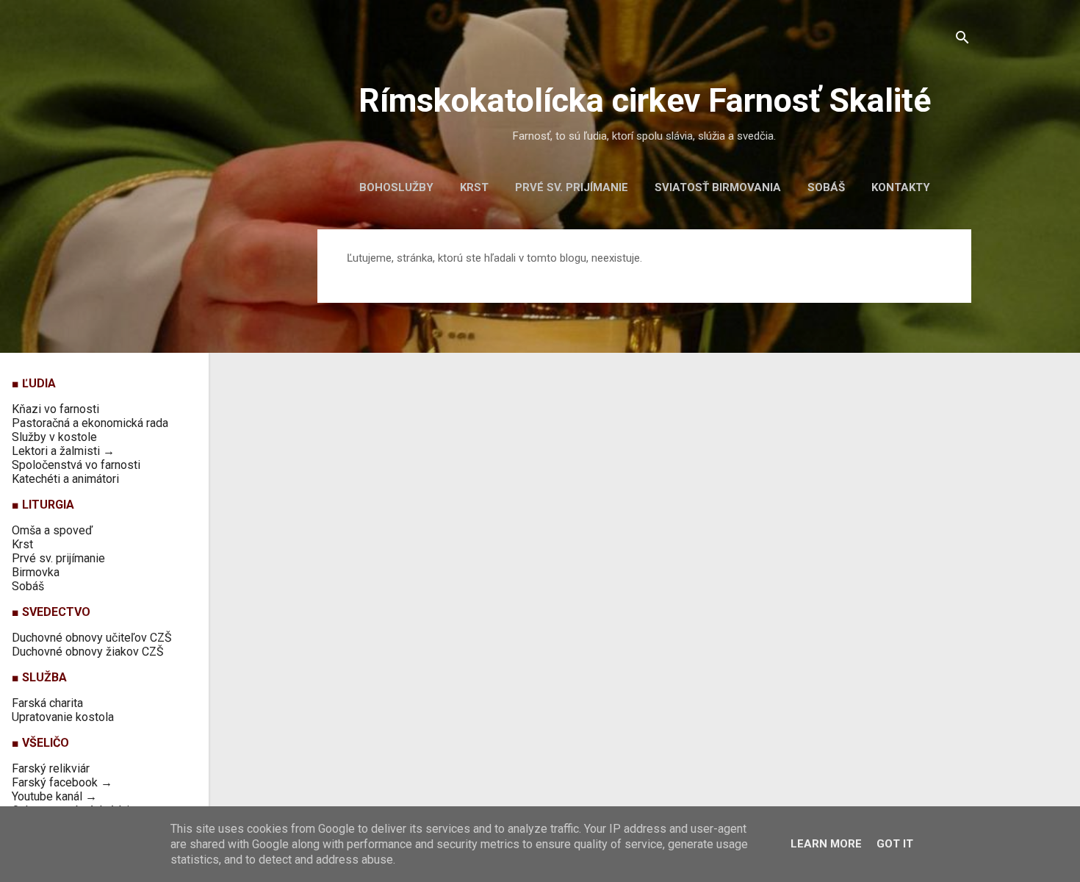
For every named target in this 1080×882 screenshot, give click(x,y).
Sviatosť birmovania (718, 187)
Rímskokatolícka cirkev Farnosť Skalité (645, 100)
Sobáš (826, 187)
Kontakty (900, 187)
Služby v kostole (54, 437)
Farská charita (47, 703)
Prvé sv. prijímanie (571, 187)
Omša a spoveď (52, 530)
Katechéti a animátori (65, 479)
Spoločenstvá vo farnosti (76, 465)
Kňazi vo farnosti (55, 409)
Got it (894, 843)
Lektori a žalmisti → (63, 451)
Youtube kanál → (54, 796)
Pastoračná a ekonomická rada (90, 423)
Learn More (826, 843)
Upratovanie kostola (63, 717)
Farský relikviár (51, 768)
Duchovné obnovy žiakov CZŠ (88, 652)
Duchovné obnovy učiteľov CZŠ (92, 638)
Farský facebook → (62, 782)
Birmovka (36, 572)
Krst (474, 187)
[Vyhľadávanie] (962, 40)
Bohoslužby (396, 187)
